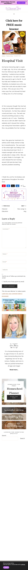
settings (23, 564)
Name (5, 254)
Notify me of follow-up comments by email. (13, 277)
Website (5, 269)
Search (4, 435)
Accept (6, 567)
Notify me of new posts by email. (14, 281)
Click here (12, 20)
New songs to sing (21, 208)
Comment (6, 229)
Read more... (14, 369)
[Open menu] (14, 14)
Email (5, 262)
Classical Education (6, 208)
